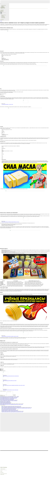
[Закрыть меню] (0, 11)
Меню (3, 15)
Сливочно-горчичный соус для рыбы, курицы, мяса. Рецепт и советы (10, 410)
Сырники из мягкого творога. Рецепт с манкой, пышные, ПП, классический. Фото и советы (12, 411)
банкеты (1, 10)
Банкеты (3, 6)
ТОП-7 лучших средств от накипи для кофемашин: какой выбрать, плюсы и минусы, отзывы (14, 385)
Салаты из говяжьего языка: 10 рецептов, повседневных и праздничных (8, 400)
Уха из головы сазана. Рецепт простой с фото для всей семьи (9, 409)
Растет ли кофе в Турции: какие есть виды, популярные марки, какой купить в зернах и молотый (11, 404)
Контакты (3, 17)
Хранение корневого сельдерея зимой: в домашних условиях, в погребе (10, 336)
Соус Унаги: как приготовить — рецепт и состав (7, 104)
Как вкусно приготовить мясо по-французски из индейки (9, 380)
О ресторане (4, 5)
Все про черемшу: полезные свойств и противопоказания (7, 399)
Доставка (2, 11)
